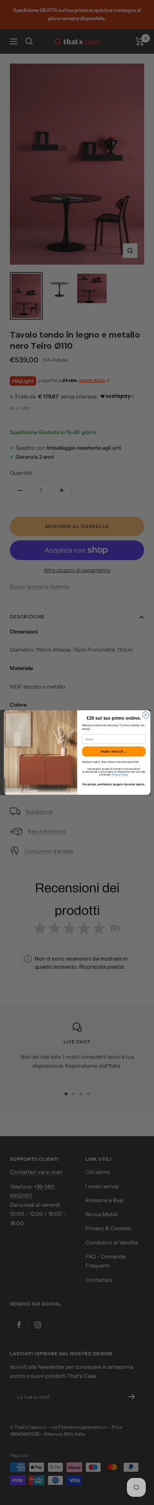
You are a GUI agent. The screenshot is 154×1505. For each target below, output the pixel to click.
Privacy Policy (120, 774)
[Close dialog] (145, 714)
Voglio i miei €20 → (113, 751)
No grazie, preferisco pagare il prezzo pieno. (114, 784)
